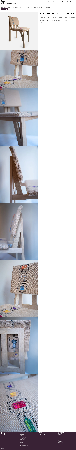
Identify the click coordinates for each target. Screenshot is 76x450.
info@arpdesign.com (23, 444)
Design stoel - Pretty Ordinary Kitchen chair (10, 3)
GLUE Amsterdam (56, 20)
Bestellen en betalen (41, 432)
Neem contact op (4, 9)
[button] (73, 1)
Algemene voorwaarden (42, 434)
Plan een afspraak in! (22, 443)
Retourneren (40, 436)
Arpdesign (3, 448)
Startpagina (2, 3)
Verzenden (40, 433)
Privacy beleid (40, 435)
